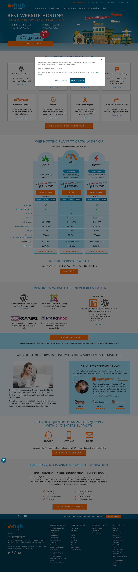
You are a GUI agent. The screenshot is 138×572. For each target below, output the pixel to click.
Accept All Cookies (77, 81)
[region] (70, 71)
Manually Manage (61, 80)
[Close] (101, 59)
